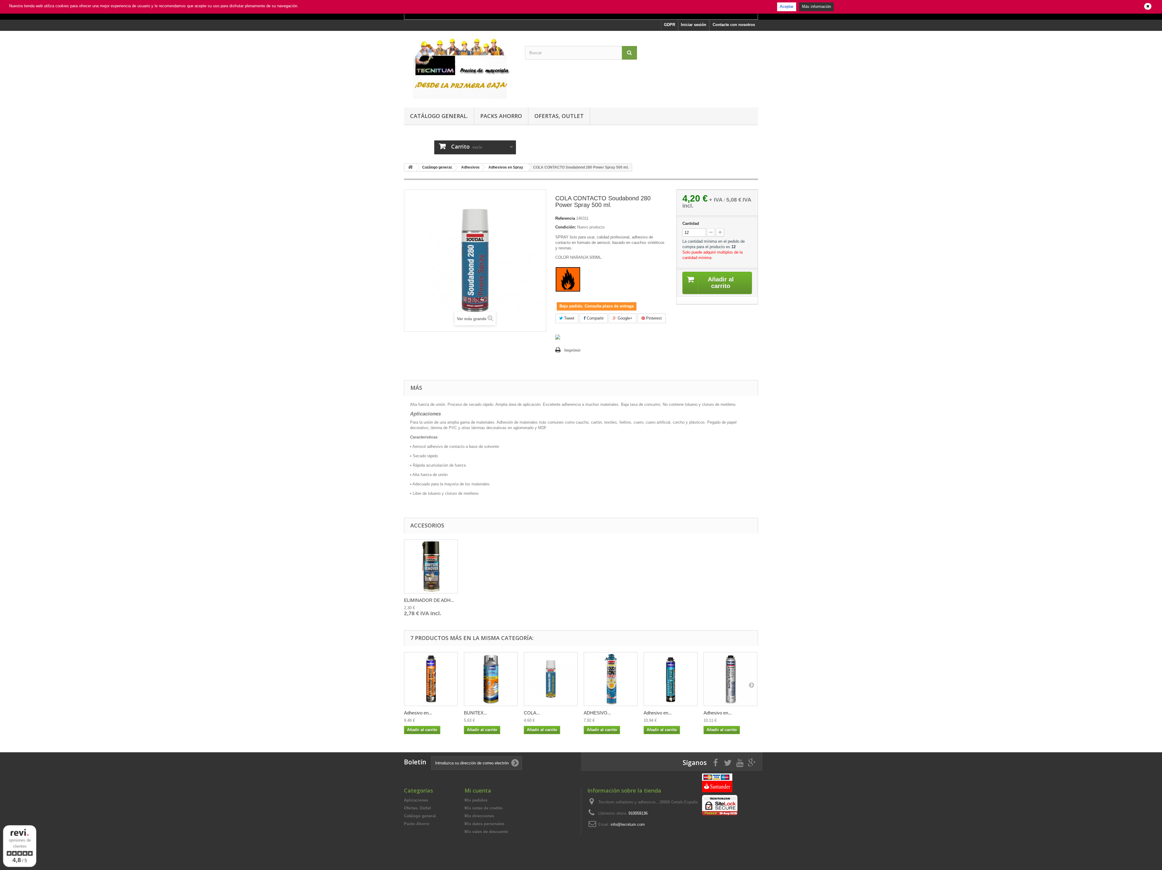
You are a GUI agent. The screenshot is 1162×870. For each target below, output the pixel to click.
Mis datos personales (484, 824)
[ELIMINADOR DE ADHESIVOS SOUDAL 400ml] (431, 566)
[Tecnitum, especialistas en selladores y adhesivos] (460, 67)
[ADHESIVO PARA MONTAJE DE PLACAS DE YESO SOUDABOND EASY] (611, 679)
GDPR (669, 24)
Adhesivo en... (418, 712)
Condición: (565, 227)
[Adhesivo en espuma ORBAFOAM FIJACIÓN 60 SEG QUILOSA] (431, 679)
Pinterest (653, 318)
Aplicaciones (416, 800)
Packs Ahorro (501, 116)
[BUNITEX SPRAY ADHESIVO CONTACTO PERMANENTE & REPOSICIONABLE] (491, 679)
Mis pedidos (475, 800)
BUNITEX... (475, 712)
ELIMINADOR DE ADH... (429, 600)
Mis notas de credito (483, 808)
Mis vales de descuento (486, 831)
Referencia (565, 218)
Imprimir (572, 350)
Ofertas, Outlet (559, 116)
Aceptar (786, 6)
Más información (816, 6)
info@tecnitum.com (628, 824)
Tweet (568, 318)
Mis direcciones (479, 816)
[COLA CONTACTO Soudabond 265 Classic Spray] (551, 679)
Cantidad (690, 223)
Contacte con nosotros (734, 24)
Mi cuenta (477, 790)
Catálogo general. (439, 116)
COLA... (532, 712)
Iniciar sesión (693, 24)
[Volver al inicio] (410, 167)
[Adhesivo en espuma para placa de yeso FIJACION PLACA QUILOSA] (671, 679)
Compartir (595, 318)
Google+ (624, 318)
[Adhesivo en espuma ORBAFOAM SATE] (730, 679)
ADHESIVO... (597, 712)
